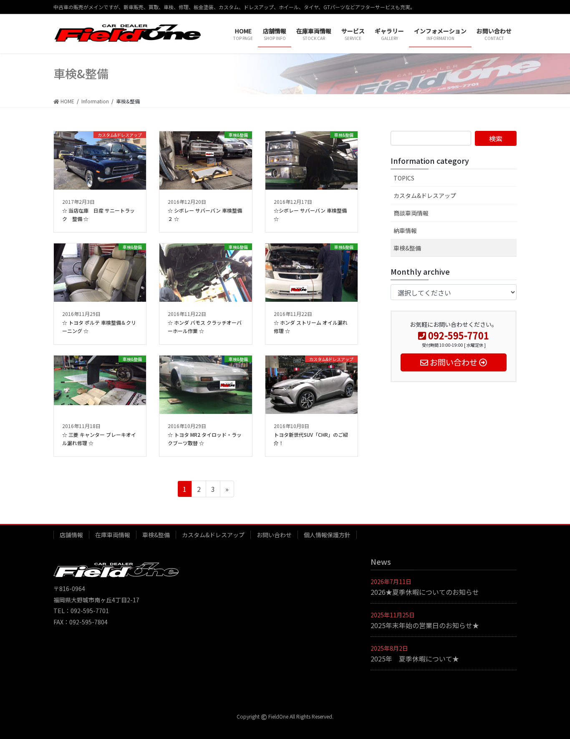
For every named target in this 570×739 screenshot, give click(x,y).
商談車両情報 (411, 213)
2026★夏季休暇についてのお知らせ (425, 592)
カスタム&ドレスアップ (424, 195)
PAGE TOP (550, 709)
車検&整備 (407, 248)
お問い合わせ (274, 535)
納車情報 (405, 230)
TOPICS (403, 178)
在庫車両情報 (112, 535)
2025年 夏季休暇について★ (415, 659)
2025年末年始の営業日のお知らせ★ (425, 625)
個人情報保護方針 (327, 535)
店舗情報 (71, 535)
